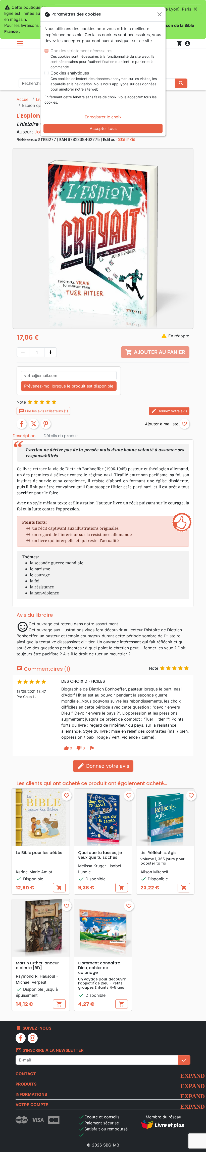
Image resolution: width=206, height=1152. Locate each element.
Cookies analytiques (69, 72)
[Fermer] (160, 14)
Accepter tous (103, 128)
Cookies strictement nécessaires (81, 50)
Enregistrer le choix (103, 116)
